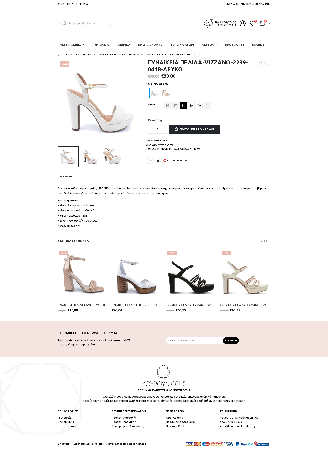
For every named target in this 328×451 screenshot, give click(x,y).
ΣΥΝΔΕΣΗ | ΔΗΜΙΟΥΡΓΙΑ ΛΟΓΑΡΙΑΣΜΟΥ (249, 4)
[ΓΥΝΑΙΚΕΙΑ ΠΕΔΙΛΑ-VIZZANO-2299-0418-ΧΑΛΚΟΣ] (165, 91)
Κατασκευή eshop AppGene (130, 442)
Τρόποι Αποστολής (124, 415)
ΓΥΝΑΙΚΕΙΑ (101, 42)
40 (199, 103)
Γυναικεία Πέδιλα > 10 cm (186, 147)
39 (191, 103)
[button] (262, 239)
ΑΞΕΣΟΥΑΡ (210, 42)
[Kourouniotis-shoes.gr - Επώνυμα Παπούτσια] (164, 22)
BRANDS (258, 42)
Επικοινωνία (66, 420)
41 (207, 103)
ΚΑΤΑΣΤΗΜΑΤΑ (65, 4)
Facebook (151, 159)
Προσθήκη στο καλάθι (196, 127)
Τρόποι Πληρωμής (124, 420)
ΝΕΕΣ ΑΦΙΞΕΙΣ (70, 42)
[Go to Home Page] (59, 53)
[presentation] (59, 100)
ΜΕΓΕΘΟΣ (153, 102)
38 (183, 103)
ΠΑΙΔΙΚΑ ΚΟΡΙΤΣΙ (151, 42)
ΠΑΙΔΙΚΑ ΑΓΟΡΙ (182, 42)
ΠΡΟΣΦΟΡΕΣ (234, 42)
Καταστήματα (67, 424)
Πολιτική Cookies (177, 424)
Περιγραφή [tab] (65, 174)
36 (167, 103)
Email (158, 159)
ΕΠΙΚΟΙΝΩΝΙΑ (81, 4)
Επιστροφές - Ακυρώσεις (128, 424)
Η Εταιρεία (65, 415)
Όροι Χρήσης (174, 415)
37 (175, 103)
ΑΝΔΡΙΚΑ (123, 42)
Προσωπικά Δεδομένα (180, 420)
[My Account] (242, 22)
